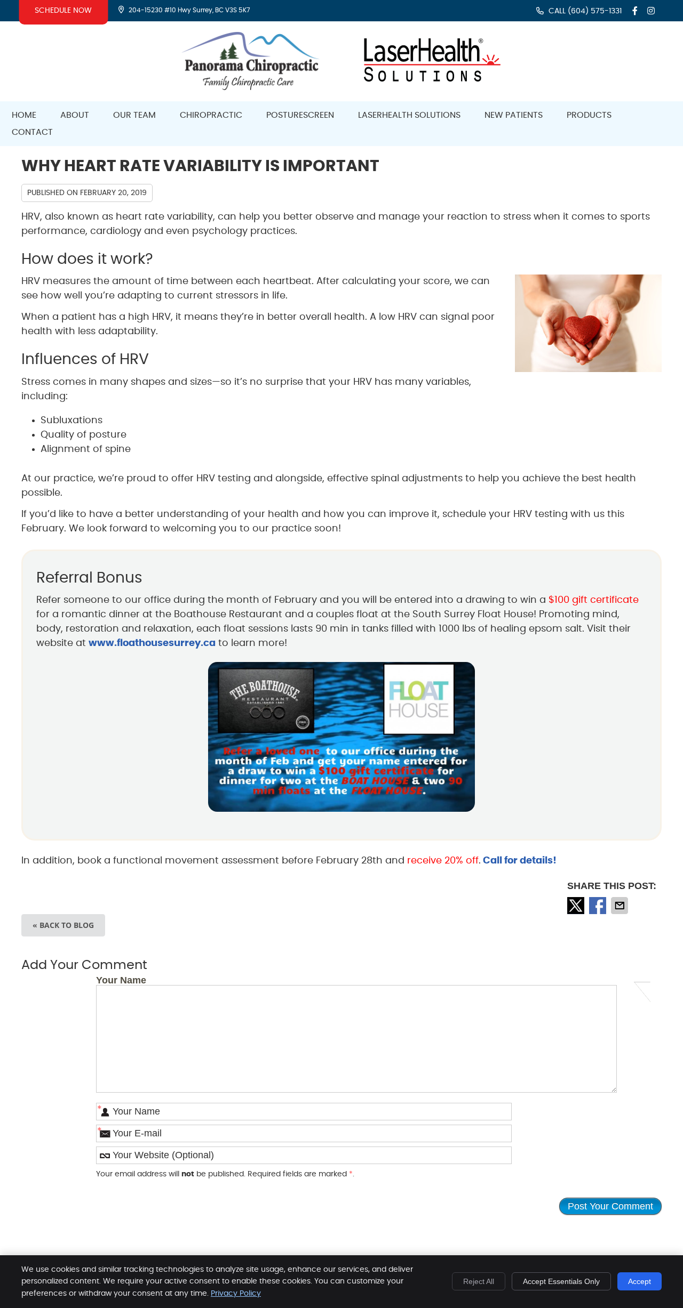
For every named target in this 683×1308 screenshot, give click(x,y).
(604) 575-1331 (595, 11)
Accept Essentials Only (561, 1281)
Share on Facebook (598, 905)
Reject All (478, 1281)
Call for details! (519, 861)
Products (589, 115)
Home (24, 115)
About (74, 115)
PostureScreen (300, 115)
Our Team (134, 115)
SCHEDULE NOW (63, 10)
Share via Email (620, 905)
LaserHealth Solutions (409, 115)
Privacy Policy (236, 1293)
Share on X (576, 905)
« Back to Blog (63, 925)
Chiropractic (211, 115)
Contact (32, 132)
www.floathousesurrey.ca (152, 643)
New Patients (514, 115)
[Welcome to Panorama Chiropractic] (250, 87)
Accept (639, 1281)
